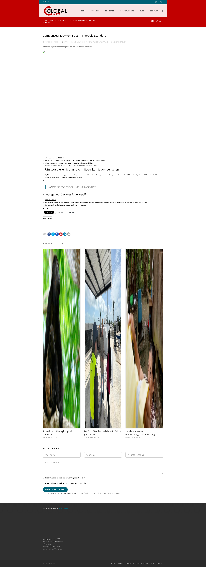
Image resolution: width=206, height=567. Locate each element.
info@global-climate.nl (51, 547)
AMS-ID (75, 42)
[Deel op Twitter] (53, 234)
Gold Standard (127, 11)
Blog (142, 11)
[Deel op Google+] (57, 234)
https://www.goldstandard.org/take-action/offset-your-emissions (67, 47)
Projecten (110, 11)
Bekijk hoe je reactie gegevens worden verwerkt (102, 493)
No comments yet (119, 42)
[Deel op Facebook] (49, 234)
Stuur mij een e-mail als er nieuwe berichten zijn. (66, 483)
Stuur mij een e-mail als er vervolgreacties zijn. (65, 478)
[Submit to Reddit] (61, 234)
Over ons (95, 11)
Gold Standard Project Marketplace (95, 42)
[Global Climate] (55, 11)
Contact (154, 11)
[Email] (65, 234)
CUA (79, 42)
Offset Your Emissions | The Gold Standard (72, 186)
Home (83, 11)
